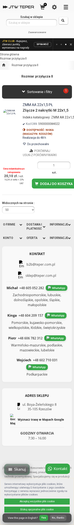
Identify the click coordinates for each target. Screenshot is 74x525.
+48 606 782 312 (30, 338)
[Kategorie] (66, 7)
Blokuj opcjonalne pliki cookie (37, 509)
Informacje (59, 224)
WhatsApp (58, 288)
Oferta (32, 238)
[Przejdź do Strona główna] (3, 65)
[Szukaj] (63, 20)
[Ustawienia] (54, 7)
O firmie (9, 224)
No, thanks (58, 517)
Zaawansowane (37, 32)
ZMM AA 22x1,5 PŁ (38, 105)
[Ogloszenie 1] (57, 44)
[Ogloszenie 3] (66, 44)
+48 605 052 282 (31, 288)
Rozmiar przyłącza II (25, 65)
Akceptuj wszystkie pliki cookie (37, 501)
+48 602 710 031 (45, 360)
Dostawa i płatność (34, 226)
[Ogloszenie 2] (61, 44)
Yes (43, 517)
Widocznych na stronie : (18, 203)
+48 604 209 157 (30, 315)
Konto (8, 238)
